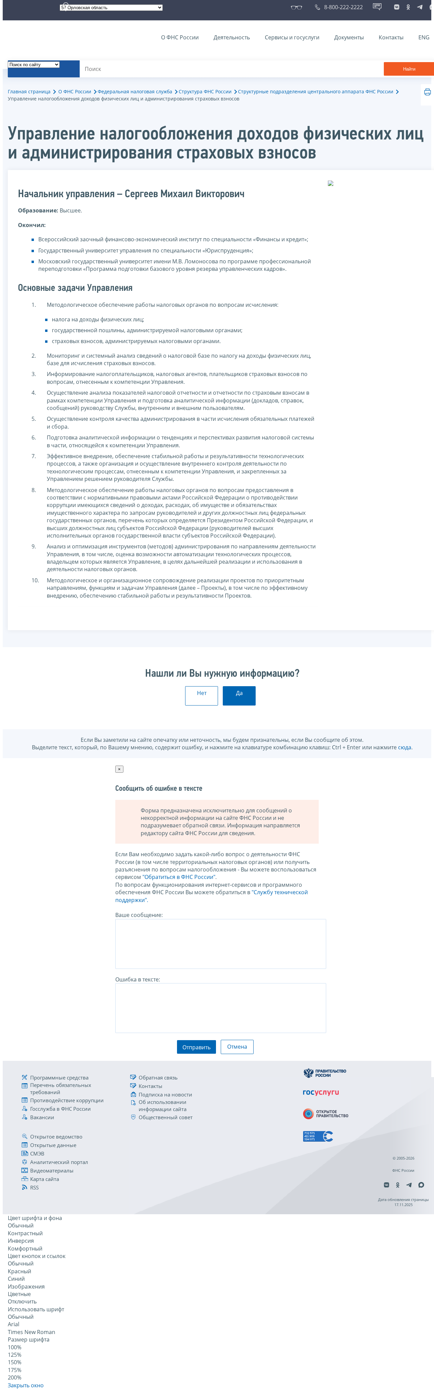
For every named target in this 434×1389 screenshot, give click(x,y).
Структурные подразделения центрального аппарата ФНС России (315, 91)
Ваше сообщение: (139, 915)
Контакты (391, 37)
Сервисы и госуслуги (292, 37)
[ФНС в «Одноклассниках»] (408, 7)
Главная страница (29, 91)
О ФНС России (180, 37)
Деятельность (232, 37)
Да (239, 693)
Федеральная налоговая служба (135, 91)
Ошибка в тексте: (137, 979)
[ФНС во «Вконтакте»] (397, 7)
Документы (349, 37)
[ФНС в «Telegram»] (420, 7)
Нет (201, 693)
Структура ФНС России (205, 91)
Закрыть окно (26, 1385)
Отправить (196, 1047)
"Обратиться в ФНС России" (178, 877)
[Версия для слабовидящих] (298, 7)
